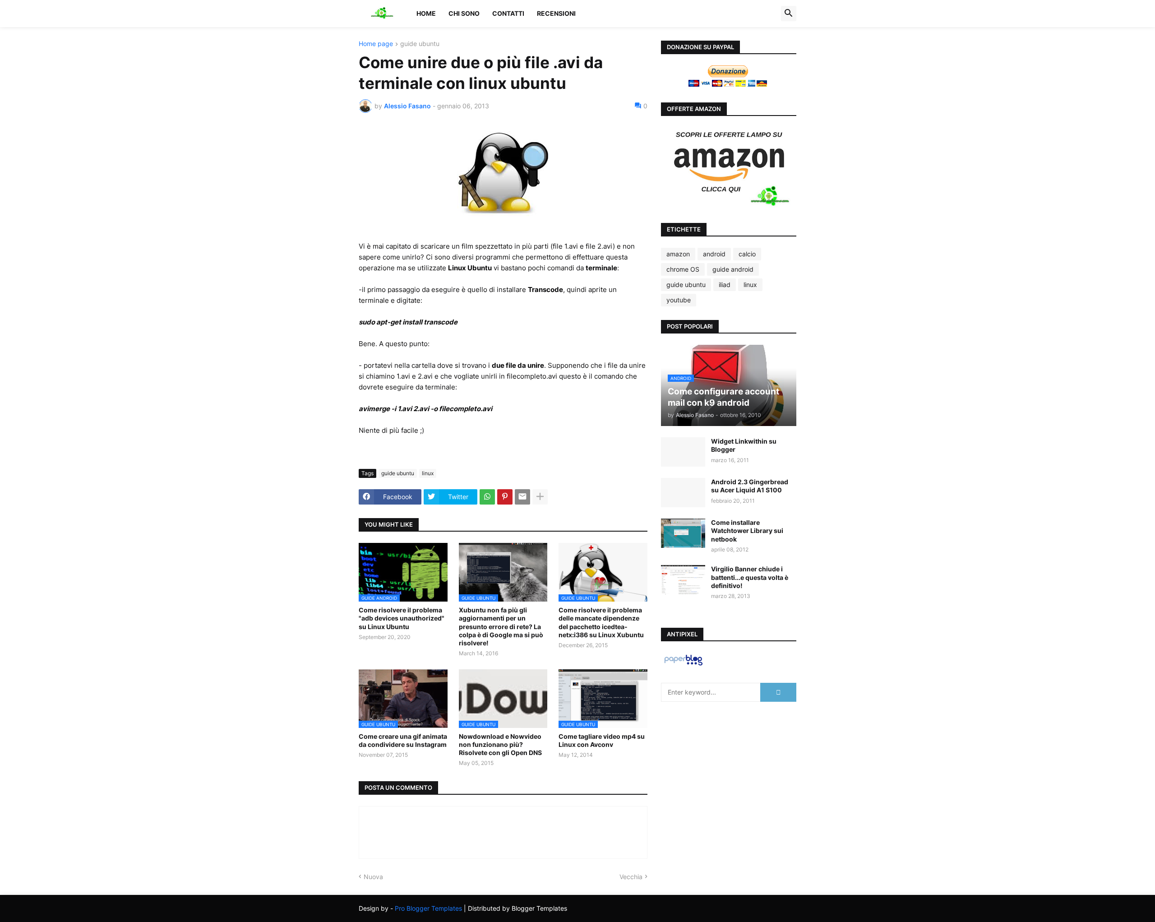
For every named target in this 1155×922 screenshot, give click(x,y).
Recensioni (556, 13)
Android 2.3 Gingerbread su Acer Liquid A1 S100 (749, 486)
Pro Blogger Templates (428, 908)
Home (426, 13)
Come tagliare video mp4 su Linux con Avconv (602, 740)
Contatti (508, 13)
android (714, 254)
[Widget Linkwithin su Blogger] (683, 452)
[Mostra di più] (540, 497)
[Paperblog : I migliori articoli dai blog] (683, 665)
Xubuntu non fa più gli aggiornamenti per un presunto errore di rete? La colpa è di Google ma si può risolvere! (501, 626)
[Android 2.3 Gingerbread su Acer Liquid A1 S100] (683, 492)
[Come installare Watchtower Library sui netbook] (683, 533)
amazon (678, 254)
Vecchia (630, 876)
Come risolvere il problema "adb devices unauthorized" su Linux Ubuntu (401, 618)
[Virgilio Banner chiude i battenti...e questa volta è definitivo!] (683, 579)
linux (428, 473)
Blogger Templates (539, 908)
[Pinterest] (505, 497)
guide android (732, 269)
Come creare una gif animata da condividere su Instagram (403, 740)
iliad (724, 284)
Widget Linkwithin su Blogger (743, 445)
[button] (788, 13)
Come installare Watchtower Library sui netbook (747, 530)
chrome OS (682, 269)
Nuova (373, 876)
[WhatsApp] (487, 497)
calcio (747, 254)
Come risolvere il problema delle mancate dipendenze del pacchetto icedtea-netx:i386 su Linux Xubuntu (601, 622)
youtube (678, 300)
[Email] (522, 497)
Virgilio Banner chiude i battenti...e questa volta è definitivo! (749, 577)
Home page (376, 44)
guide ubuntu (419, 44)
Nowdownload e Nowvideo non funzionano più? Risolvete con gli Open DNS (500, 744)
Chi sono (464, 13)
